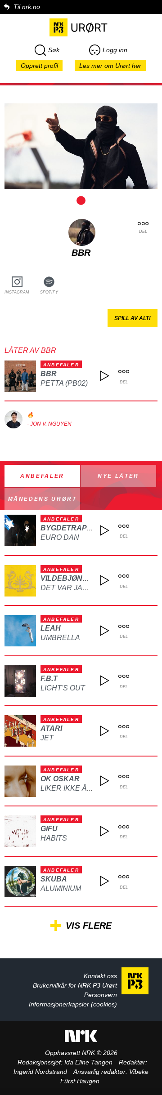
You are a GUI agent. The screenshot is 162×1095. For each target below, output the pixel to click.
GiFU (49, 828)
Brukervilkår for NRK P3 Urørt (75, 985)
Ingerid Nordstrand (40, 1071)
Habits (53, 838)
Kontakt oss (100, 975)
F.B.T (49, 678)
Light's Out (62, 688)
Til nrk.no (27, 6)
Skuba (53, 879)
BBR (48, 374)
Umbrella (60, 637)
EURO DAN (59, 537)
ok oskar (60, 779)
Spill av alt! (132, 318)
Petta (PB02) (64, 383)
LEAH (50, 628)
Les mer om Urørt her (110, 65)
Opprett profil (39, 65)
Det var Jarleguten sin (88, 588)
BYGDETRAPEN (68, 528)
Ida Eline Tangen (88, 1062)
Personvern (100, 994)
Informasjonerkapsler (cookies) (73, 1004)
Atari (51, 728)
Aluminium (60, 888)
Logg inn (115, 49)
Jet (47, 738)
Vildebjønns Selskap (85, 578)
